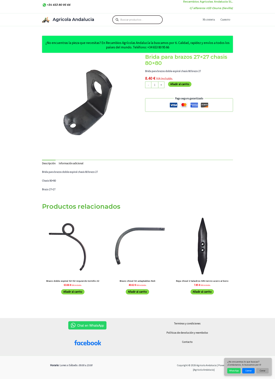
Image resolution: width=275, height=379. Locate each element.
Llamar (248, 370)
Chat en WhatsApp (90, 325)
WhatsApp (234, 370)
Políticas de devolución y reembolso (187, 332)
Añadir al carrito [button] (72, 291)
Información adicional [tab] (71, 163)
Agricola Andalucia (73, 19)
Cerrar (262, 370)
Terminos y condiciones (187, 323)
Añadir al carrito (179, 84)
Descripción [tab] (49, 163)
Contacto (187, 342)
